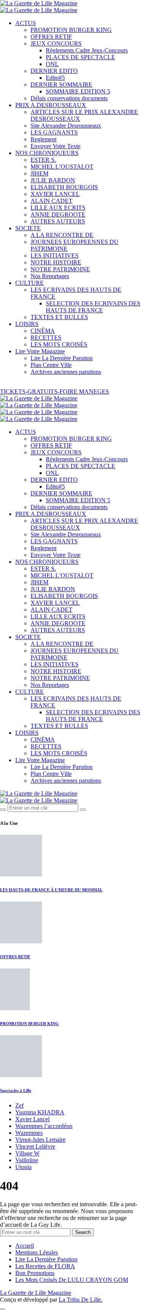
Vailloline (26, 1160)
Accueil (24, 1245)
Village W (27, 1153)
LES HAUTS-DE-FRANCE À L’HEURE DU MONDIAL (51, 890)
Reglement (43, 139)
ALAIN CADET (51, 201)
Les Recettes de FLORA (45, 1266)
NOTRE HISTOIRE (56, 262)
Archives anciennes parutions (66, 372)
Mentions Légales (36, 1252)
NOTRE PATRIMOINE (60, 269)
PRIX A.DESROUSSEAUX (50, 105)
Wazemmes (29, 1133)
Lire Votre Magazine (40, 351)
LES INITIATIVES (55, 255)
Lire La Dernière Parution (62, 358)
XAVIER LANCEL (55, 194)
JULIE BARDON (53, 180)
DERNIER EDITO (54, 71)
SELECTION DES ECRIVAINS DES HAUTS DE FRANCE (93, 306)
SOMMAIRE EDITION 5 (78, 91)
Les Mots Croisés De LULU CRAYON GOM (71, 1280)
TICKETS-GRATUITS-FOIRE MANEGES (54, 391)
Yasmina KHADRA (39, 1112)
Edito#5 (55, 77)
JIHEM (39, 173)
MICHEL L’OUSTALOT (62, 166)
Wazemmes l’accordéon (43, 1126)
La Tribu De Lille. (81, 1299)
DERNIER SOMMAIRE (61, 84)
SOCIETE (28, 228)
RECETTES (46, 337)
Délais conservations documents (69, 98)
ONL (52, 64)
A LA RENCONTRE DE (62, 235)
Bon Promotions (35, 1273)
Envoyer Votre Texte (55, 146)
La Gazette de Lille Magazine (35, 1292)
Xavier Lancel (32, 1119)
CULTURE (29, 283)
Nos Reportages (50, 276)
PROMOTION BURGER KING (71, 30)
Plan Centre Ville (51, 365)
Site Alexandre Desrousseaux (66, 125)
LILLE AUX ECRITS (58, 207)
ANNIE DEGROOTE (58, 214)
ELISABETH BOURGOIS (64, 187)
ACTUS (25, 23)
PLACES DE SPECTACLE (80, 57)
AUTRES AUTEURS (58, 221)
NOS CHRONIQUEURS (47, 153)
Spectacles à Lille (15, 1090)
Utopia (23, 1167)
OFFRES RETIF (51, 36)
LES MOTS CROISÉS (59, 344)
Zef (19, 1105)
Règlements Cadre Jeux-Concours (87, 50)
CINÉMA (43, 331)
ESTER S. (43, 160)
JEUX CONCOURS (56, 43)
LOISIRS (27, 324)
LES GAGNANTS (54, 132)
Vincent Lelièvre (35, 1146)
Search (83, 1232)
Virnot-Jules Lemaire (40, 1139)
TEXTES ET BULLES (59, 317)
